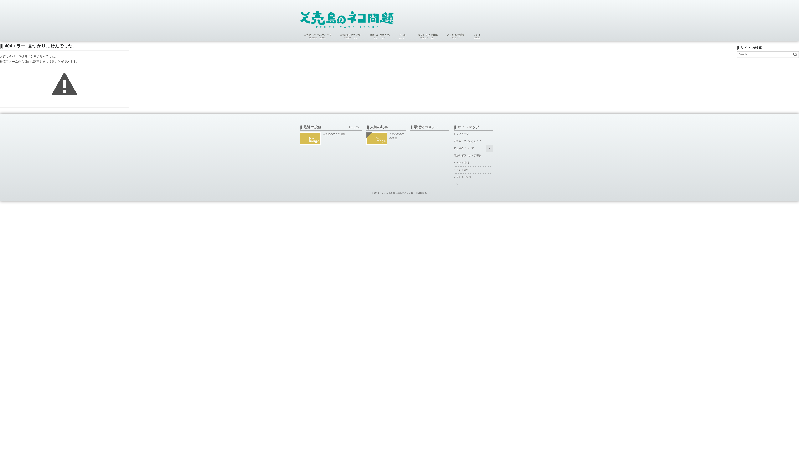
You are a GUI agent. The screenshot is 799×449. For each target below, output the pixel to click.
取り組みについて (464, 148)
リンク (457, 184)
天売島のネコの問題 (334, 134)
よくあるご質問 (462, 176)
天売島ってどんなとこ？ (467, 141)
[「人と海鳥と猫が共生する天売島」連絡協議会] (347, 17)
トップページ (461, 133)
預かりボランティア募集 (467, 155)
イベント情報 (461, 162)
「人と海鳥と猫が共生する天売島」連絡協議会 (403, 193)
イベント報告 (461, 169)
